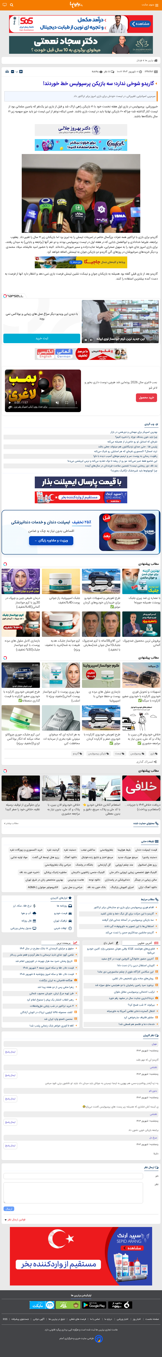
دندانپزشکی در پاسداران (117, 880)
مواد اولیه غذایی (19, 857)
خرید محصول (146, 397)
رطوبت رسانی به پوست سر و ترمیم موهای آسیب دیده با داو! (125, 456)
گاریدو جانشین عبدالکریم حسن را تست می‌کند (129, 933)
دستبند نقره (70, 850)
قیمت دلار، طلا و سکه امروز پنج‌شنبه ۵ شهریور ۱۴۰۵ (47, 974)
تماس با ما (95, 1319)
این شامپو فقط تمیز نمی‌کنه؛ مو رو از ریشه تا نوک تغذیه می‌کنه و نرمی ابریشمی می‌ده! (112, 461)
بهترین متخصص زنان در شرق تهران (44, 880)
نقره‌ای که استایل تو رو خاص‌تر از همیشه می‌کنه (132, 442)
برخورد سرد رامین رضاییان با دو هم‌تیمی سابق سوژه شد (124, 985)
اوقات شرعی (60, 928)
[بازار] (68, 1306)
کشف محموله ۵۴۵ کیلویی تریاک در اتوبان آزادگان (46, 1012)
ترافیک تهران (60, 921)
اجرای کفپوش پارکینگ (122, 887)
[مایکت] (42, 1306)
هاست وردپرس (76, 880)
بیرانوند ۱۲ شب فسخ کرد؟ (141, 1005)
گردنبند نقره (53, 850)
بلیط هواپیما (124, 850)
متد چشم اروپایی (124, 865)
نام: (156, 1176)
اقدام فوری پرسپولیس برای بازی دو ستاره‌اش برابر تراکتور (124, 907)
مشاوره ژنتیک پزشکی (55, 872)
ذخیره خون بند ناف (29, 872)
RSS (5, 1319)
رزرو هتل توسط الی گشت (45, 857)
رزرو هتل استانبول (147, 865)
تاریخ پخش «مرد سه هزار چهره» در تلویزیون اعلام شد (44, 961)
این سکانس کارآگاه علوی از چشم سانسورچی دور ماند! (126, 972)
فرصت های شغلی (77, 1319)
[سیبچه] (120, 1306)
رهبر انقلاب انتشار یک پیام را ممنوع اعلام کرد (50, 1000)
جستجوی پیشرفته (20, 1319)
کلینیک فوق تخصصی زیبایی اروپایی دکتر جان (133, 872)
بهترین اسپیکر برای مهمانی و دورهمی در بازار (133, 432)
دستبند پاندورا (149, 857)
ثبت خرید (42, 338)
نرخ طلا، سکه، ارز (22, 906)
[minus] (12, 71)
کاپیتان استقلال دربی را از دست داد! (136, 966)
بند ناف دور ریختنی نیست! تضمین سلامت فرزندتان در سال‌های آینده (121, 466)
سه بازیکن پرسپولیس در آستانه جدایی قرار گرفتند (128, 920)
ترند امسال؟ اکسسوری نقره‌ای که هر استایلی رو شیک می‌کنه (125, 451)
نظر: (156, 1184)
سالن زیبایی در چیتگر (146, 880)
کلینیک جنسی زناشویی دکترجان (88, 872)
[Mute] (91, 340)
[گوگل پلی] (94, 1306)
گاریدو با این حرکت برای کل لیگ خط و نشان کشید (127, 914)
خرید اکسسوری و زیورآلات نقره (26, 850)
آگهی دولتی (38, 1319)
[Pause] (85, 340)
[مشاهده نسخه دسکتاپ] (5, 4)
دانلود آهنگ (70, 857)
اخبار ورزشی (123, 1319)
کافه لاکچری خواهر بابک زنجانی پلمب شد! (52, 1026)
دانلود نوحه (94, 880)
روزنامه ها (62, 906)
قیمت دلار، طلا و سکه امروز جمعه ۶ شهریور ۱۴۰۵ (48, 968)
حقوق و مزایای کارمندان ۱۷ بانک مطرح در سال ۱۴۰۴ (47, 948)
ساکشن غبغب (88, 850)
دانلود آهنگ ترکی (147, 887)
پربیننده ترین (64, 942)
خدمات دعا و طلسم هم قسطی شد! (137, 1024)
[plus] (21, 71)
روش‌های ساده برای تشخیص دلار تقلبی (133, 979)
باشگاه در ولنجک (84, 865)
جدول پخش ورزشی (20, 928)
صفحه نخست (152, 1319)
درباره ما (109, 1319)
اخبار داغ (108, 943)
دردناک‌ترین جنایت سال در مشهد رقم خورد (131, 998)
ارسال (9, 1208)
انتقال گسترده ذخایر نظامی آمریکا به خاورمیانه (131, 1011)
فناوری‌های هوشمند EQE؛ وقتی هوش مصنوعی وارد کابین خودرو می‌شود (121, 951)
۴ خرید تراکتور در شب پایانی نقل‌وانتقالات (52, 1006)
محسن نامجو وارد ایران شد (58, 1019)
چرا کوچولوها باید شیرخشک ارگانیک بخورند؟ (134, 471)
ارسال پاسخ (10, 1052)
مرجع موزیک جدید (128, 857)
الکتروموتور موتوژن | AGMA (43, 887)
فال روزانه (26, 921)
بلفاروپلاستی (106, 850)
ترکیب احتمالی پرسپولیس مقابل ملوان (134, 992)
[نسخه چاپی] (7, 71)
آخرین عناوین (145, 943)
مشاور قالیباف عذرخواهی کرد (139, 1018)
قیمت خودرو (60, 913)
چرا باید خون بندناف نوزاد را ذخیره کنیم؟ (136, 437)
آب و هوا (26, 913)
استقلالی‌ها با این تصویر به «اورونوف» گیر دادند (129, 926)
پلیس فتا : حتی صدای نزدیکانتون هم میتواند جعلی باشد (127, 447)
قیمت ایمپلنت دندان (146, 850)
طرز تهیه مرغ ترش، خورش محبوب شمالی (51, 993)
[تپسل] (5, 296)
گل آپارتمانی (104, 865)
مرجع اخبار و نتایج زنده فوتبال (97, 857)
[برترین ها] (76, 5)
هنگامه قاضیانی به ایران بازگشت (56, 980)
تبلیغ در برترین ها (57, 1319)
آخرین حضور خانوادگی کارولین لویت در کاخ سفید (127, 959)
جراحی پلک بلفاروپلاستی (58, 865)
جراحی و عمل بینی (72, 887)
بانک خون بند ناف (96, 887)
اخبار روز (137, 1319)
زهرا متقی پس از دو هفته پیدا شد (56, 987)
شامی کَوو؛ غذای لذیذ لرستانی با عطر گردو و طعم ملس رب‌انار (42, 955)
